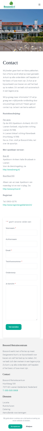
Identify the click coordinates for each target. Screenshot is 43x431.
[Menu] (39, 5)
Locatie (6, 402)
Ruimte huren (8, 406)
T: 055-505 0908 (10, 390)
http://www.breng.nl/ (11, 170)
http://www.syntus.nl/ (12, 189)
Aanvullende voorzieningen (14, 413)
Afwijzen (29, 426)
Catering (6, 409)
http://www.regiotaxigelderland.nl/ (17, 205)
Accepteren (15, 426)
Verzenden (14, 327)
